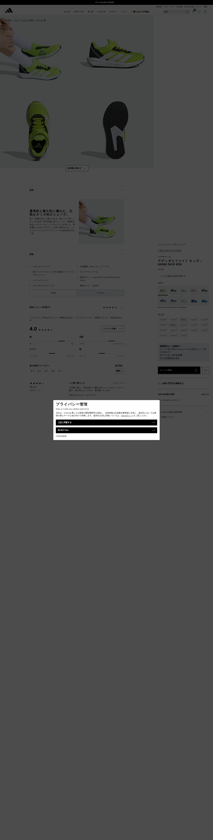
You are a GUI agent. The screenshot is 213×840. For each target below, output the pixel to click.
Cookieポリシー (127, 416)
